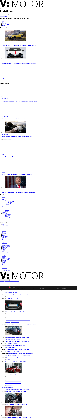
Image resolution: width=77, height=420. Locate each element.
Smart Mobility (5, 98)
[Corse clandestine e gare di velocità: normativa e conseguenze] (39, 376)
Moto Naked (4, 238)
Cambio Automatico (6, 270)
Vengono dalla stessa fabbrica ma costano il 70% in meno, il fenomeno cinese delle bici (19, 101)
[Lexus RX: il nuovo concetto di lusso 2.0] (39, 381)
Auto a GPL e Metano (9, 202)
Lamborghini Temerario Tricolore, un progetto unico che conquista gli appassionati (19, 63)
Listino (6, 200)
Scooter (3, 240)
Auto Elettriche (8, 203)
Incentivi (4, 256)
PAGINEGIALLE (24, 287)
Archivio (17, 281)
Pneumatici (4, 247)
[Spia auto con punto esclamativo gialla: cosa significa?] (39, 292)
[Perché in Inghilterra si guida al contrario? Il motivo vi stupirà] (39, 313)
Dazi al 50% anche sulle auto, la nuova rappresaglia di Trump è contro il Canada (18, 192)
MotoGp (4, 261)
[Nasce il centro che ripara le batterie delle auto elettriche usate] (39, 109)
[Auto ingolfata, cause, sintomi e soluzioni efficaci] (39, 343)
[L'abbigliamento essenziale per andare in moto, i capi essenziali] (39, 411)
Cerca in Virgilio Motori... (4, 279)
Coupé (3, 235)
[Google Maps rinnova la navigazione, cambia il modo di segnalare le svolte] (39, 127)
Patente (6, 216)
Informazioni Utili (5, 213)
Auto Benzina (5, 227)
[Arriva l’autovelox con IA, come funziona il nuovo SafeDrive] (39, 147)
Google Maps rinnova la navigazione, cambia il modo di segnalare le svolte (17, 136)
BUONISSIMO (62, 287)
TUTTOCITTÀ (47, 287)
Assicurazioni (5, 252)
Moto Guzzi (4, 243)
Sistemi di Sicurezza (6, 253)
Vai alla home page (3, 16)
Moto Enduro (5, 237)
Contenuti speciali (3, 281)
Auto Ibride (7, 204)
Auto (3, 21)
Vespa (3, 239)
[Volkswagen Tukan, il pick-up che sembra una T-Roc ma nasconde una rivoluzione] (39, 36)
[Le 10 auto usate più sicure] (39, 385)
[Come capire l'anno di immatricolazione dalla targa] (39, 305)
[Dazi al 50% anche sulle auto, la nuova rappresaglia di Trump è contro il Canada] (39, 182)
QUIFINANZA (57, 287)
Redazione (4, 219)
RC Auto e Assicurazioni (9, 217)
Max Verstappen (5, 266)
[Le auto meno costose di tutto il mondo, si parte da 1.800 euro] (39, 339)
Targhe (3, 250)
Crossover (4, 231)
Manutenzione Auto (6, 245)
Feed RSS (13, 281)
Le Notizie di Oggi (8, 198)
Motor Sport (4, 209)
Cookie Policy (23, 288)
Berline (3, 234)
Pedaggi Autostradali (6, 255)
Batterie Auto (4, 268)
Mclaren (4, 264)
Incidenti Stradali (5, 259)
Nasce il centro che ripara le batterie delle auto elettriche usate (15, 118)
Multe (3, 257)
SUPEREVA (66, 287)
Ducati (3, 263)
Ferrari (3, 262)
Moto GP (6, 211)
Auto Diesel (4, 228)
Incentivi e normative (6, 24)
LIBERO (17, 287)
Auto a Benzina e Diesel (9, 201)
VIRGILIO (20, 287)
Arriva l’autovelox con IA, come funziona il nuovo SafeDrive (14, 156)
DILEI (50, 287)
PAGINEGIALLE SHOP (31, 287)
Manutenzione (7, 215)
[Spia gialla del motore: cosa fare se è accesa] (39, 296)
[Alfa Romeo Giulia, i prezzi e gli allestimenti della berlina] (39, 368)
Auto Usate (4, 230)
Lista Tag (4, 224)
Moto (3, 22)
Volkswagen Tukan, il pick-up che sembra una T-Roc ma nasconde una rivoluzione (19, 45)
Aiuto (34, 288)
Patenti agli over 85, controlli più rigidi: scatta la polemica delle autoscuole (17, 174)
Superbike (4, 241)
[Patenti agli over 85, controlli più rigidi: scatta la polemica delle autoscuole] (39, 165)
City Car (4, 233)
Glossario (4, 212)
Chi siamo (12, 288)
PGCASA (36, 287)
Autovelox (4, 249)
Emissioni (4, 269)
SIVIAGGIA (53, 287)
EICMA (4, 244)
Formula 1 (7, 210)
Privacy (19, 288)
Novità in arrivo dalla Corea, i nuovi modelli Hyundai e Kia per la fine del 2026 (18, 80)
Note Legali (16, 288)
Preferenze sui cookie (29, 288)
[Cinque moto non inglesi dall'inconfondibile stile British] (39, 359)
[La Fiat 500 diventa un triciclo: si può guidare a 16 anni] (39, 331)
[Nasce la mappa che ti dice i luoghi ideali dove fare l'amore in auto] (39, 355)
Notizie (3, 154)
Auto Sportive (5, 236)
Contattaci (9, 281)
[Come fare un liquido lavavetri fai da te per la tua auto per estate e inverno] (39, 322)
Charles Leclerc (5, 265)
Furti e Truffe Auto (6, 258)
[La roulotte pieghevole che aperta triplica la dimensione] (39, 347)
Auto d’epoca (7, 205)
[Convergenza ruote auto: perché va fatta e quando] (39, 389)
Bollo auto (4, 248)
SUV (3, 232)
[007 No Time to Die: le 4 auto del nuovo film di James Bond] (39, 318)
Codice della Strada (8, 214)
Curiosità (4, 25)
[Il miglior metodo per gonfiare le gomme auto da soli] (39, 398)
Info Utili (4, 23)
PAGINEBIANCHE (41, 287)
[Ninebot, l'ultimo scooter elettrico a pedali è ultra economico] (39, 351)
